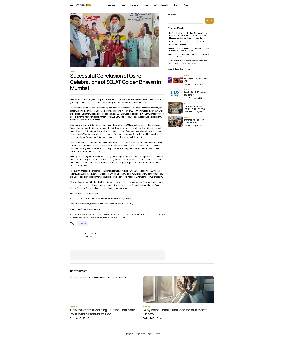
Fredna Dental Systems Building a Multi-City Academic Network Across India (190, 43)
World (186, 5)
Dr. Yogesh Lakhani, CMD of (195, 80)
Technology (175, 5)
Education (122, 5)
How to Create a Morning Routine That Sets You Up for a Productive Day (102, 311)
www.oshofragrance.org (88, 193)
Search (172, 14)
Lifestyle (164, 5)
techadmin (188, 84)
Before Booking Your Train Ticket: (194, 121)
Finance (146, 5)
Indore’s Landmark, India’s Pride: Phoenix (194, 107)
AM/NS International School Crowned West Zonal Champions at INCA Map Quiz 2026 (188, 62)
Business (111, 5)
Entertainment (135, 5)
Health (155, 5)
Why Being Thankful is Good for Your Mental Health (175, 311)
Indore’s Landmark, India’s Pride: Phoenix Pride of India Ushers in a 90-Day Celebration (189, 49)
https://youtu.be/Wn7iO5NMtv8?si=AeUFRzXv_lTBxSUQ (107, 198)
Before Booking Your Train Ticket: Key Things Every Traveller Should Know (189, 55)
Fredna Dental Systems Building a (195, 93)
